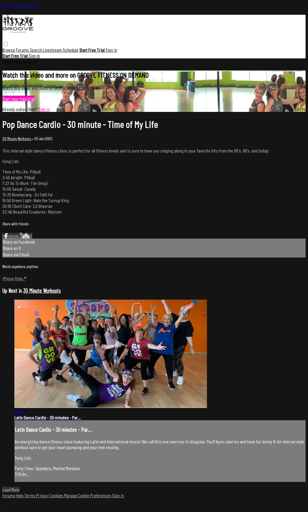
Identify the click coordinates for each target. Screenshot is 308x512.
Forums (23, 50)
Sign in (111, 50)
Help (20, 495)
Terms (30, 495)
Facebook (11, 236)
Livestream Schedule (61, 50)
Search (36, 50)
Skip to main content (19, 5)
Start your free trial (18, 98)
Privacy (43, 495)
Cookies (57, 495)
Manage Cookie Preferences (88, 495)
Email (27, 236)
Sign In (34, 55)
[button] (6, 44)
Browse (9, 50)
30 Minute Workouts (17, 138)
